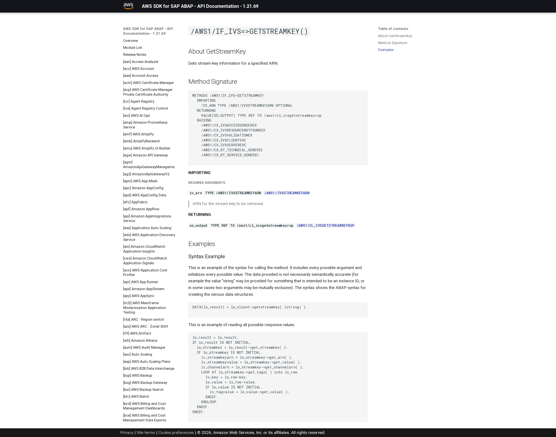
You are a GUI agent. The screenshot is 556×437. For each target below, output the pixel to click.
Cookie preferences (176, 432)
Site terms (146, 432)
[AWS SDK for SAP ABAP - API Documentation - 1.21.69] (128, 6)
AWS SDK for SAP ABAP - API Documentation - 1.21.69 (148, 31)
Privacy (126, 432)
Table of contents (393, 28)
